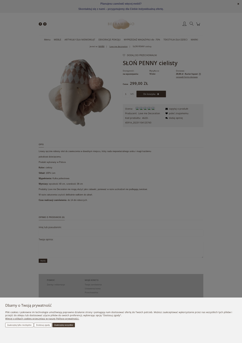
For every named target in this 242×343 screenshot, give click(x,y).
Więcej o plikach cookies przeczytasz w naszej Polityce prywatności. (42, 318)
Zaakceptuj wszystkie (63, 325)
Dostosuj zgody (43, 325)
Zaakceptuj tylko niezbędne (19, 325)
